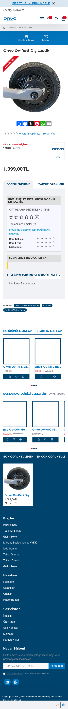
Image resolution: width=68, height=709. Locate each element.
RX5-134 (47, 305)
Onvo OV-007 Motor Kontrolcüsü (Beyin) (48, 429)
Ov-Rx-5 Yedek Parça (15, 310)
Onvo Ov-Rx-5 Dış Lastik (27, 305)
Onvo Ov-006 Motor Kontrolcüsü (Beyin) (16, 429)
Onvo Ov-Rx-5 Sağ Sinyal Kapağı (16, 366)
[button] (32, 385)
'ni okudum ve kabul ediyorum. (28, 673)
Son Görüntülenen (18, 456)
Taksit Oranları (51, 184)
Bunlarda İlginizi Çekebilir (24, 393)
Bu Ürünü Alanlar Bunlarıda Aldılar (32, 331)
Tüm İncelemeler (20, 275)
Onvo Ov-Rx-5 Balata (48, 366)
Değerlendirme (18, 184)
